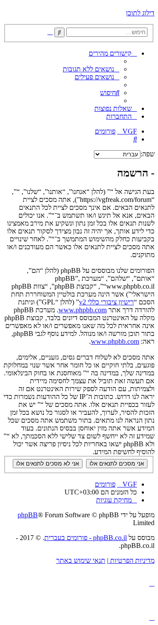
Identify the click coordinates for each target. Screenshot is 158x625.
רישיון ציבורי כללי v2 (106, 302)
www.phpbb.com (82, 310)
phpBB (28, 515)
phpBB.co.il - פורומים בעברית (85, 537)
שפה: (147, 154)
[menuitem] (91, 69)
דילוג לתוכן (140, 13)
